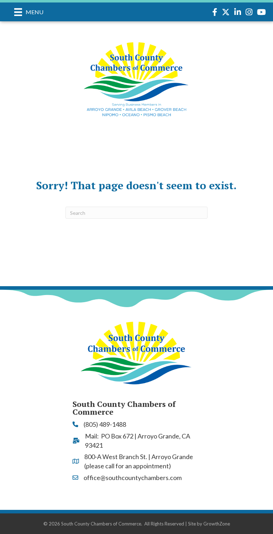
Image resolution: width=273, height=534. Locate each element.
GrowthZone (216, 524)
